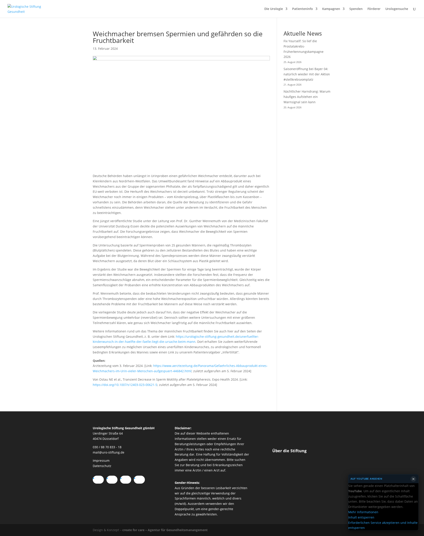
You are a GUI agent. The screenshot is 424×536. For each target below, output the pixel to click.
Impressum (101, 460)
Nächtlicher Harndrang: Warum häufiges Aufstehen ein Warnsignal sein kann (307, 96)
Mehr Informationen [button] (363, 512)
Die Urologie (273, 9)
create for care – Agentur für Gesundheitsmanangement (165, 530)
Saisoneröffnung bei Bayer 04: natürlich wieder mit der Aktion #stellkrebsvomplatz (307, 74)
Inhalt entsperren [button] (361, 517)
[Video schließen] (413, 479)
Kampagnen (331, 9)
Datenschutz (102, 466)
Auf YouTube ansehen (366, 478)
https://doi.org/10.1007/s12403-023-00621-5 (125, 385)
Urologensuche (396, 9)
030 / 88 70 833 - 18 (107, 447)
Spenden (356, 9)
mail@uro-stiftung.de (108, 452)
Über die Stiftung (289, 450)
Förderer (373, 9)
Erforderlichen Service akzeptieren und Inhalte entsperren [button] (383, 525)
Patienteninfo (302, 9)
